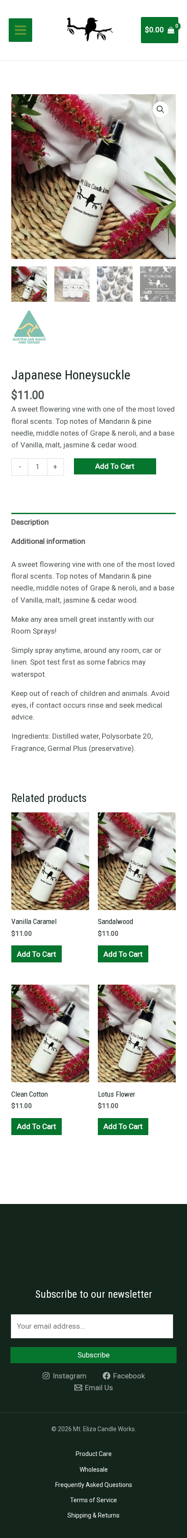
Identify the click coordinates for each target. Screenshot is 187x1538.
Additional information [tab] (48, 541)
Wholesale (94, 1469)
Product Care (94, 1453)
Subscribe (93, 1354)
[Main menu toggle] (20, 30)
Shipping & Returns (93, 1515)
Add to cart (114, 466)
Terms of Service (93, 1500)
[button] (160, 109)
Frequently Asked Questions (93, 1484)
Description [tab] (30, 522)
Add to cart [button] (36, 954)
